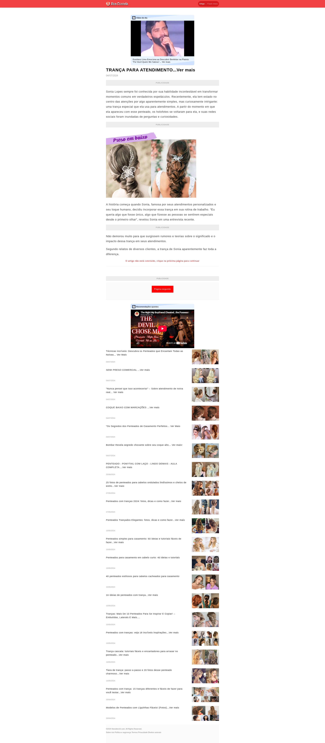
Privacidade (143, 732)
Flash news (212, 4)
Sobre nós (110, 732)
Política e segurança (123, 732)
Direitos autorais (154, 732)
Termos (135, 732)
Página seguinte (162, 289)
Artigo (202, 4)
